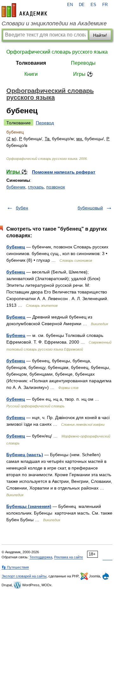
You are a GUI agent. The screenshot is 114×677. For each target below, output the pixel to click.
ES (93, 5)
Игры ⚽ (83, 74)
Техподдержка (40, 557)
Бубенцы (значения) (28, 506)
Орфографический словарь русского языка (57, 52)
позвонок (55, 186)
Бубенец (15, 316)
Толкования (31, 63)
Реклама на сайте (68, 557)
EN (70, 5)
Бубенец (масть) (24, 454)
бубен (22, 207)
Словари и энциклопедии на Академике (54, 23)
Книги (31, 74)
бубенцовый (90, 207)
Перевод (45, 122)
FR (105, 5)
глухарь (36, 186)
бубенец (15, 246)
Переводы (83, 63)
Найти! (100, 35)
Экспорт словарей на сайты (24, 576)
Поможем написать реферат (63, 171)
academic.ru (24, 10)
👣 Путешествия (15, 567)
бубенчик (15, 186)
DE (82, 5)
